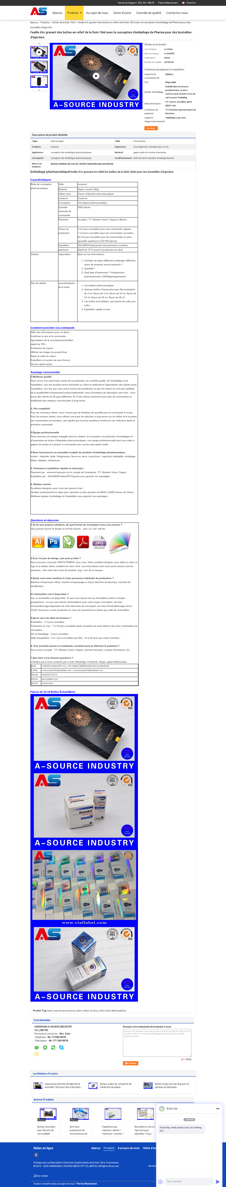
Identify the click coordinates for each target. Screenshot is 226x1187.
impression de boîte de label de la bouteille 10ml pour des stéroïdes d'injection (62, 1087)
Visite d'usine (122, 13)
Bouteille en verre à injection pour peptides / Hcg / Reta (145, 1132)
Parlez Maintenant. (168, 2)
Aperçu (34, 22)
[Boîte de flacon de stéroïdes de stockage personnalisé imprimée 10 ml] (96, 75)
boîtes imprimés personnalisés (61, 1011)
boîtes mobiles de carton (87, 1011)
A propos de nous (129, 1148)
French (190, 2)
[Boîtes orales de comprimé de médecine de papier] (93, 1085)
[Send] (217, 1181)
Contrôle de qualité (148, 13)
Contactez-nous (177, 13)
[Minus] (218, 1109)
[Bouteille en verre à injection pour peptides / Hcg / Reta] (145, 1114)
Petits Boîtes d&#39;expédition (112, 1011)
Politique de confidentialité (48, 1162)
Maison (57, 13)
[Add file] (160, 1181)
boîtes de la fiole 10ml (63, 22)
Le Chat (151, 128)
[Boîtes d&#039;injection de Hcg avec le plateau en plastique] (148, 1085)
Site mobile (42, 1176)
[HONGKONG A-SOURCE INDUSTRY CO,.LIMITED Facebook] (36, 1155)
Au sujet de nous (97, 13)
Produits (73, 13)
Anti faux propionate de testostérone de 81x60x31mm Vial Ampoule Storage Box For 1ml (79, 1135)
